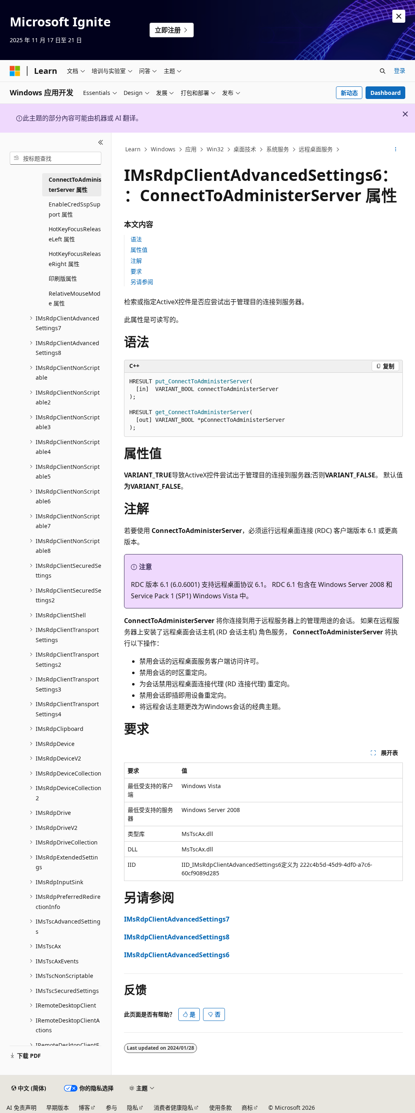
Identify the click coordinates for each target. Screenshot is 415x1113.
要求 (136, 271)
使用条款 (220, 1107)
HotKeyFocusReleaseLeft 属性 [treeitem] (75, 234)
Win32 (215, 149)
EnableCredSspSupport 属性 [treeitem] (75, 209)
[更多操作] (395, 149)
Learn (133, 149)
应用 (191, 149)
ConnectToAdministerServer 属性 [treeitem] (75, 184)
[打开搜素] (382, 71)
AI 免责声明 (21, 1107)
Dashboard (385, 93)
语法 (136, 239)
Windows (163, 149)
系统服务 (277, 149)
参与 (111, 1107)
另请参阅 (141, 282)
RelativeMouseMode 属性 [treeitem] (75, 298)
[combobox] (55, 158)
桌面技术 (244, 149)
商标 (247, 1107)
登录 (399, 70)
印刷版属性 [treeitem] (63, 278)
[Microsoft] (15, 71)
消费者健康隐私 (173, 1107)
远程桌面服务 (316, 149)
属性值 (139, 250)
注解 (136, 260)
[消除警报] (398, 16)
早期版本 (57, 1107)
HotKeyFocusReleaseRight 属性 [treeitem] (75, 259)
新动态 (349, 93)
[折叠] (101, 142)
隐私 (132, 1107)
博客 (84, 1107)
